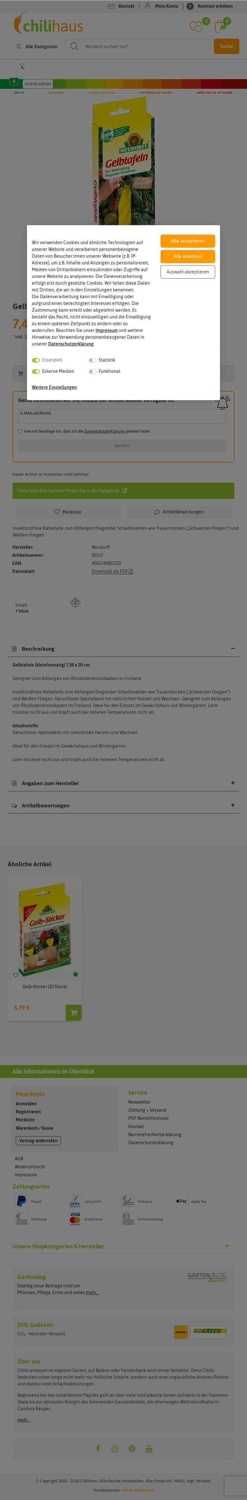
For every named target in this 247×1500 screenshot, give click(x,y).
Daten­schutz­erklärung (71, 343)
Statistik (107, 360)
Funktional (109, 371)
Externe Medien (58, 371)
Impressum (107, 330)
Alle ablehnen (188, 256)
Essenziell (52, 360)
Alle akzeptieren (188, 241)
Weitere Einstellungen (54, 387)
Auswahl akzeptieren (188, 271)
